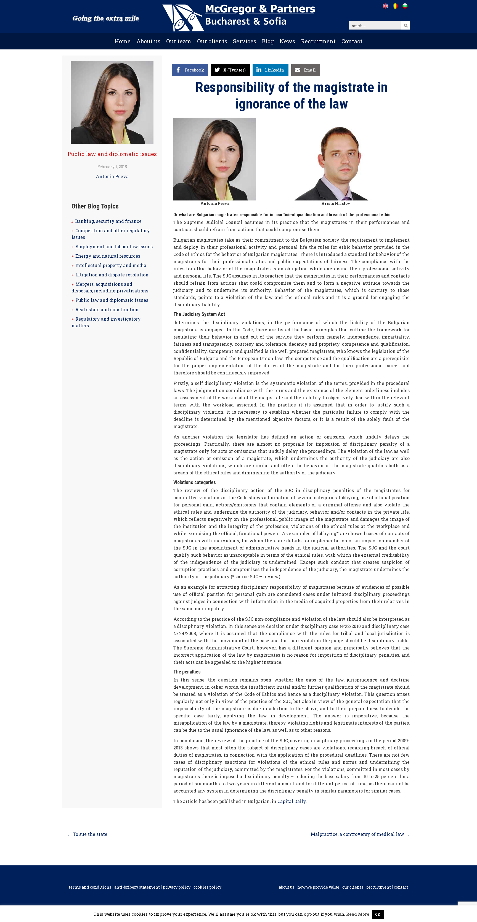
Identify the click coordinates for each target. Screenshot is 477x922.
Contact (351, 41)
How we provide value (318, 887)
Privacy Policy (176, 887)
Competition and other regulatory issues (110, 234)
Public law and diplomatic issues (112, 153)
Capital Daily (291, 801)
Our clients (212, 41)
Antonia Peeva (112, 176)
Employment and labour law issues (114, 246)
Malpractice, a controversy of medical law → (360, 834)
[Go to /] (385, 6)
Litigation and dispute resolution (112, 275)
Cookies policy (207, 887)
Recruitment (318, 41)
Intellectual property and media (110, 265)
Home (123, 41)
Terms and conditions (90, 887)
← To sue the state (87, 834)
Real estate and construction (107, 309)
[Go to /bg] (404, 6)
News (287, 41)
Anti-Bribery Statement (137, 887)
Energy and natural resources (107, 256)
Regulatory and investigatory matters (106, 322)
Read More (357, 914)
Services (244, 41)
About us (148, 41)
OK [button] (377, 914)
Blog (268, 41)
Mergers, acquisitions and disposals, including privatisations (109, 287)
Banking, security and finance (108, 221)
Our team (178, 41)
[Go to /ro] (395, 6)
